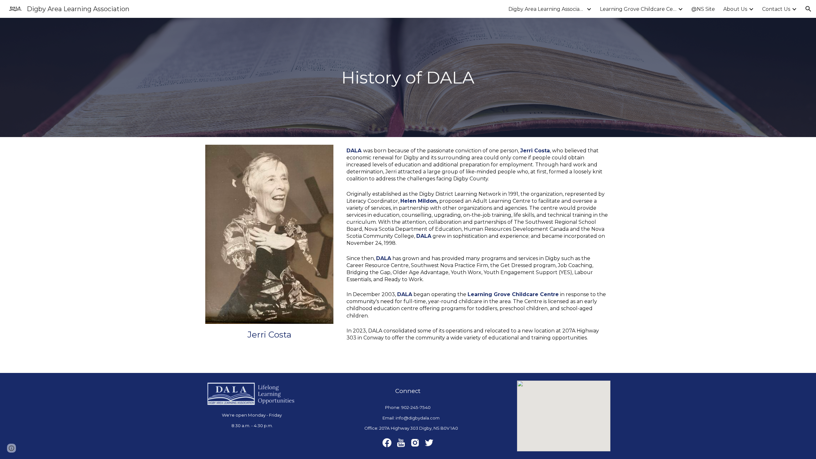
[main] (408, 77)
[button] (808, 9)
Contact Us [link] (776, 9)
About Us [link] (735, 9)
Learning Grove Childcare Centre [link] (638, 9)
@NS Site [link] (703, 9)
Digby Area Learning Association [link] (546, 9)
